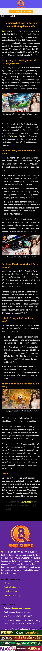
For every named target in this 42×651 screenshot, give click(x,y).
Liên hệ (7, 583)
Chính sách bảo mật (12, 587)
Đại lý (4, 31)
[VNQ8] (21, 4)
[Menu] (38, 4)
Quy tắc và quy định (12, 591)
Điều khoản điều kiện (12, 595)
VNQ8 (11, 136)
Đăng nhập (26, 501)
